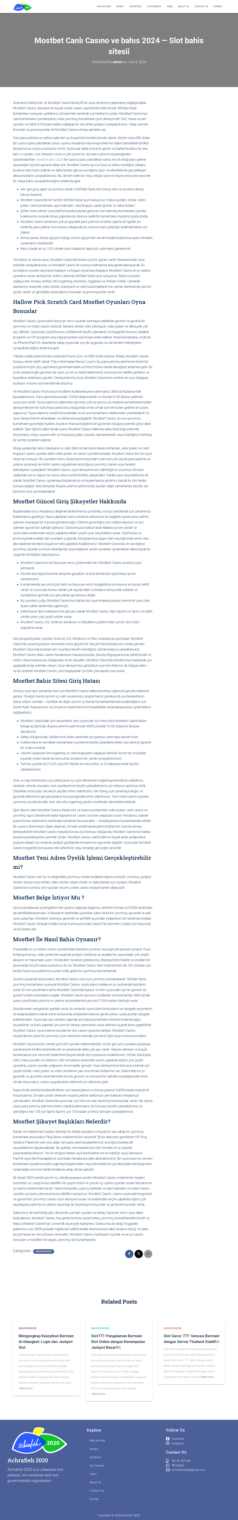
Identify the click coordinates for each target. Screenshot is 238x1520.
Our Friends (154, 6)
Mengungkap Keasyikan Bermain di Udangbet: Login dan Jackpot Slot (46, 1342)
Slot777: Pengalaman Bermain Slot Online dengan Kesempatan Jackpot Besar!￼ (118, 1342)
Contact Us (201, 6)
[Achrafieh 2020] (22, 6)
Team (170, 6)
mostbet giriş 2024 (49, 159)
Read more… (27, 1388)
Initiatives (135, 6)
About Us (183, 6)
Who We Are (104, 6)
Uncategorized (44, 1251)
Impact (120, 6)
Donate (218, 6)
